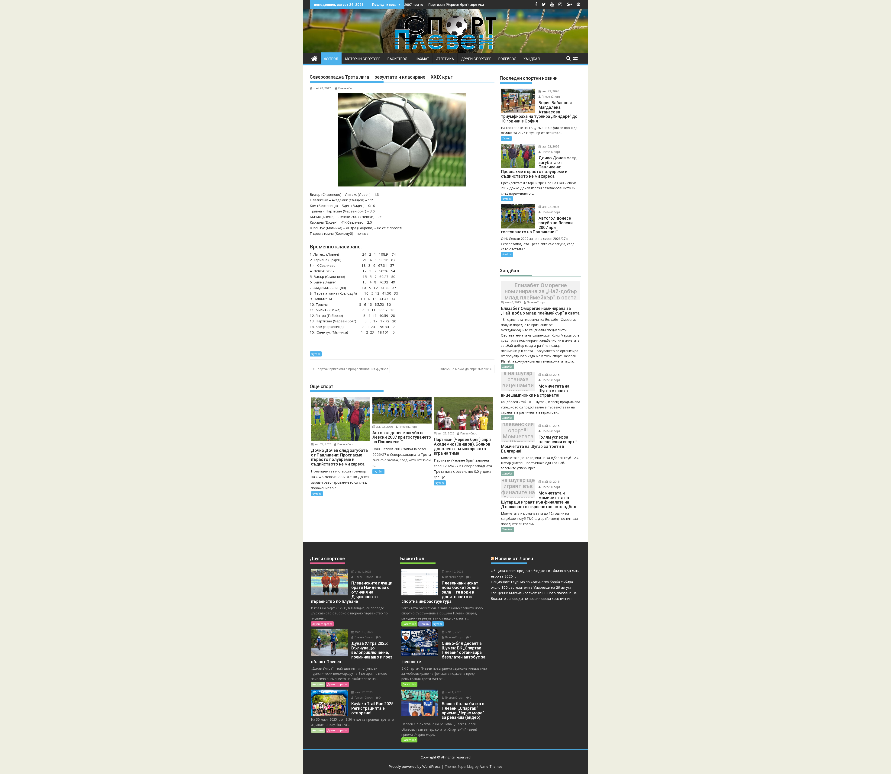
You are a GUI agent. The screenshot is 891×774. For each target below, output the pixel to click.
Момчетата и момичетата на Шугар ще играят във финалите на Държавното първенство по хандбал (518, 489)
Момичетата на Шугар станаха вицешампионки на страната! (518, 382)
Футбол (331, 59)
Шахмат (421, 59)
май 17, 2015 (551, 426)
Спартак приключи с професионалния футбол (352, 369)
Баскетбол (397, 59)
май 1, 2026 (453, 692)
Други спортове (476, 59)
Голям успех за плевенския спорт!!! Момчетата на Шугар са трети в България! (518, 433)
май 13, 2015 (551, 482)
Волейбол (507, 59)
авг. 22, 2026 (322, 444)
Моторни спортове (362, 59)
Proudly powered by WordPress (415, 766)
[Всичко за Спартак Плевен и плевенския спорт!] (314, 58)
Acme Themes (491, 766)
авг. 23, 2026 (550, 91)
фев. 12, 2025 (363, 692)
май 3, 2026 (453, 632)
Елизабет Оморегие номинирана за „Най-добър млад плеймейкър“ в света (540, 291)
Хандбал (531, 59)
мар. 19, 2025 (363, 632)
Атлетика (445, 59)
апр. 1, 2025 (362, 572)
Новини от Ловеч (514, 558)
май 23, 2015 (551, 375)
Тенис (506, 138)
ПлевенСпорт (347, 88)
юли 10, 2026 (454, 572)
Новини (424, 624)
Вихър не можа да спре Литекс (464, 369)
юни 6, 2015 (512, 302)
